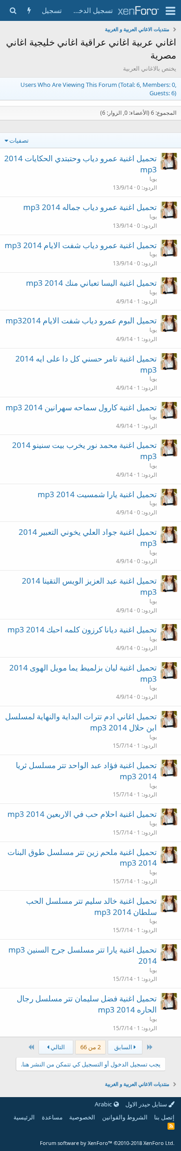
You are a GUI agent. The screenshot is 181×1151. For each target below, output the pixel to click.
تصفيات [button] (19, 140)
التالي (57, 1047)
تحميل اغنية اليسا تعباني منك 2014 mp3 (91, 282)
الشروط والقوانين (125, 1117)
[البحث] (13, 10)
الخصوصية (82, 1117)
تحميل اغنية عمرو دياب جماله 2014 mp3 (90, 207)
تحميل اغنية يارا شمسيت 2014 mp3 (97, 494)
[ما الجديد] (29, 10)
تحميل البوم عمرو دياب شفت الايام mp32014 (81, 320)
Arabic (104, 1104)
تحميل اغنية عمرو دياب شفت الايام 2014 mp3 (81, 245)
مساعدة (52, 1117)
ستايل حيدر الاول (146, 1104)
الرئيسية (24, 1117)
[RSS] (171, 1126)
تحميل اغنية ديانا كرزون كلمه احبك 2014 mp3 (82, 629)
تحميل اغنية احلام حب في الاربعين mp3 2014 (82, 814)
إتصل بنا (164, 1117)
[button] (170, 10)
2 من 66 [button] (90, 1047)
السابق (124, 1047)
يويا (153, 179)
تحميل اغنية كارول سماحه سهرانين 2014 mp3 (81, 407)
